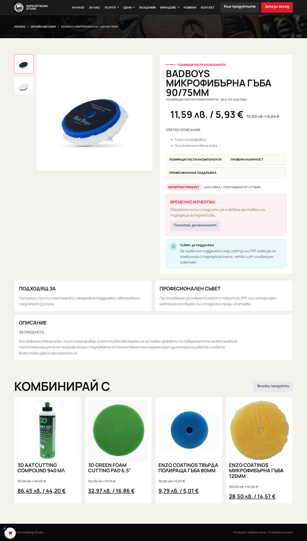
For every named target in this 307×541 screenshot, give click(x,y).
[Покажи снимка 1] (23, 64)
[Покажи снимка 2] (23, 85)
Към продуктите (240, 6)
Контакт (208, 7)
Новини (190, 7)
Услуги (110, 7)
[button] (94, 112)
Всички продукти (273, 385)
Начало (78, 7)
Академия (147, 7)
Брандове (168, 7)
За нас (94, 7)
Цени (127, 7)
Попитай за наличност (195, 225)
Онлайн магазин (43, 27)
